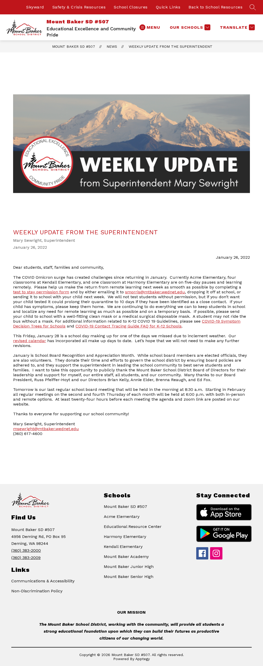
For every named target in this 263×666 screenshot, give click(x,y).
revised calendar (29, 340)
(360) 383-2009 (26, 557)
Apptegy (142, 659)
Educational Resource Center (133, 526)
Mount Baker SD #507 (73, 46)
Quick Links (168, 7)
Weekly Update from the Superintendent (170, 46)
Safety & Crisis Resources (79, 7)
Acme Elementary (121, 516)
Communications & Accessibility (42, 580)
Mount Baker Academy (126, 556)
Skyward (35, 7)
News (112, 46)
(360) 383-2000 (26, 550)
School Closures (131, 7)
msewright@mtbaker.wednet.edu (46, 428)
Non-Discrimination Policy (36, 590)
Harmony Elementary (125, 536)
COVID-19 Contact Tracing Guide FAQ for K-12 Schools (129, 326)
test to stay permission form (41, 291)
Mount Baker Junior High (129, 566)
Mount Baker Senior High (128, 576)
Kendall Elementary (123, 546)
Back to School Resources (215, 7)
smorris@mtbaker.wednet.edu (155, 291)
